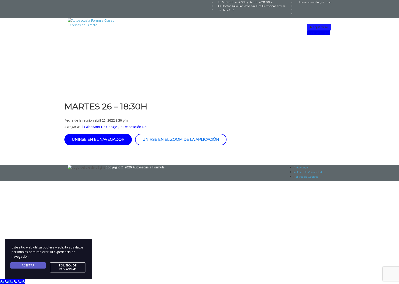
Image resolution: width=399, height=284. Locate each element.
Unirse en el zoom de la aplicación (180, 139)
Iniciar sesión (307, 2)
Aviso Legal (300, 167)
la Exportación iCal (133, 127)
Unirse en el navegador (98, 139)
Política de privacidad (142, 229)
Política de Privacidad (307, 172)
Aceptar (28, 265)
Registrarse (323, 2)
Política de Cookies (305, 176)
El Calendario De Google (99, 127)
